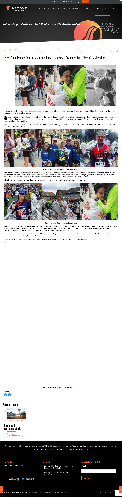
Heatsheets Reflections (104, 26)
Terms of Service (60, 492)
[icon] (111, 492)
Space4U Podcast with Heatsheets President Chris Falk (58, 467)
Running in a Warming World (12, 427)
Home (93, 24)
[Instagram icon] (108, 492)
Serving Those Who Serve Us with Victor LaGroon (58, 474)
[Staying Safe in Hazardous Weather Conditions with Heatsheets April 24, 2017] (1, 489)
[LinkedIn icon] (106, 492)
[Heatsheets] (17, 8)
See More (85, 2)
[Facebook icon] (98, 492)
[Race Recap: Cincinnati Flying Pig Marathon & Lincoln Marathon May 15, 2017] (120, 489)
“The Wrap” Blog (107, 24)
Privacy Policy (45, 492)
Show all (114, 51)
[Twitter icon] (100, 492)
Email (84, 466)
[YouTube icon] (103, 492)
